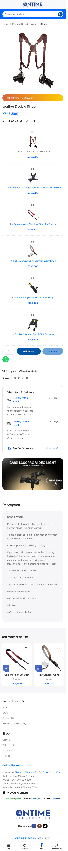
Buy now (53, 351)
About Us (7, 707)
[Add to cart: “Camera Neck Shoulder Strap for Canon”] (6, 668)
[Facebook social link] (11, 378)
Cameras (7, 739)
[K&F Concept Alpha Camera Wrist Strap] (49, 658)
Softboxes (7, 750)
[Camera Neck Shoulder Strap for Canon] (17, 658)
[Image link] (33, 813)
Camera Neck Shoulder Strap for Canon (34, 224)
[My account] (62, 5)
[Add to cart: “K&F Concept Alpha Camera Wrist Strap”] (38, 668)
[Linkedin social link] (23, 378)
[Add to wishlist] (26, 648)
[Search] (60, 14)
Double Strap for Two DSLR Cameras (34, 334)
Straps (43, 24)
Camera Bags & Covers (24, 24)
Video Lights (8, 745)
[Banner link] (32, 474)
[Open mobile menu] (2, 5)
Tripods (6, 756)
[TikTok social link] (45, 826)
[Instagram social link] (39, 826)
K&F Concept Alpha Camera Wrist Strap (34, 261)
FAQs (5, 713)
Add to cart (29, 351)
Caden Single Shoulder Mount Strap (34, 297)
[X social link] (15, 378)
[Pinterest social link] (19, 378)
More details (51, 448)
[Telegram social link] (27, 378)
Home (5, 24)
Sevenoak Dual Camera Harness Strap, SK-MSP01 (34, 187)
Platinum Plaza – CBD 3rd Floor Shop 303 (37, 772)
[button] (58, 844)
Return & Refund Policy (14, 723)
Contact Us (8, 718)
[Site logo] (33, 4)
